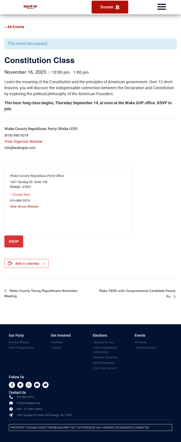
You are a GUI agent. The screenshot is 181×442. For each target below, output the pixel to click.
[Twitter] (20, 385)
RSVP (14, 241)
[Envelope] (45, 385)
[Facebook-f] (12, 385)
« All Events (14, 26)
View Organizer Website (23, 141)
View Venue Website (24, 206)
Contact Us (17, 392)
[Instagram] (29, 385)
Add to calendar (27, 263)
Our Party (16, 335)
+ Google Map (20, 194)
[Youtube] (37, 385)
